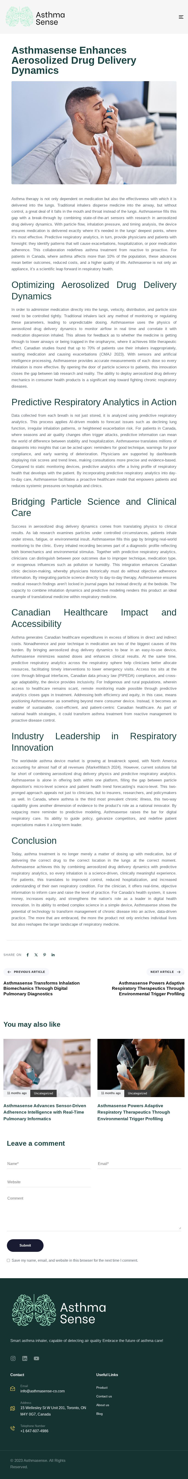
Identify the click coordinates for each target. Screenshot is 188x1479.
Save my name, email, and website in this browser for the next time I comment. (75, 1260)
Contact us (104, 1396)
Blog (99, 1414)
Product (102, 1387)
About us (102, 1405)
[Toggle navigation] (153, 17)
